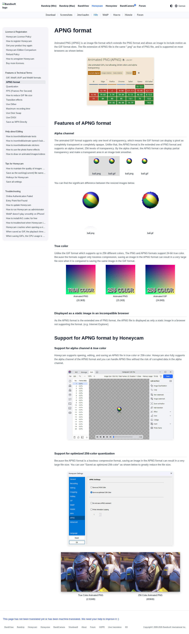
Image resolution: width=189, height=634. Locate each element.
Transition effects (14, 99)
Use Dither (11, 104)
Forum (142, 6)
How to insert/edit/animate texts (21, 136)
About (84, 627)
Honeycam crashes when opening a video (25, 227)
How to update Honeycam (18, 205)
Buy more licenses (15, 63)
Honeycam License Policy (18, 36)
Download (50, 15)
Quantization (12, 86)
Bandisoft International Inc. (174, 627)
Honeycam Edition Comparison (21, 50)
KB (126, 627)
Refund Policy (12, 54)
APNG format (13, 82)
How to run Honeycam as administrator (25, 209)
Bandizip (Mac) (67, 6)
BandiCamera (128, 5)
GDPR (102, 627)
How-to (116, 15)
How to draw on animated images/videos (25, 154)
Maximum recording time (18, 108)
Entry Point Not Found (16, 200)
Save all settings (14, 181)
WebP (106, 15)
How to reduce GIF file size (19, 95)
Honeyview (111, 6)
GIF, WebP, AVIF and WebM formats (23, 77)
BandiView (83, 6)
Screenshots (66, 15)
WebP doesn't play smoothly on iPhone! (25, 214)
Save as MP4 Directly (16, 122)
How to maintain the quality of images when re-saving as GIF (25, 168)
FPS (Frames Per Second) (19, 91)
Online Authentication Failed (19, 196)
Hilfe (96, 15)
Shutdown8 (73, 627)
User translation (115, 627)
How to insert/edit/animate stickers (22, 145)
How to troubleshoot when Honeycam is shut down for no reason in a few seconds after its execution (25, 222)
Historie (128, 15)
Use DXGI (11, 117)
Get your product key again (19, 45)
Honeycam (97, 6)
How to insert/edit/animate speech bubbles (25, 140)
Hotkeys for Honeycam (17, 177)
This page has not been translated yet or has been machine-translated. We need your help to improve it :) (61, 619)
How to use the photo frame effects (23, 149)
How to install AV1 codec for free (21, 218)
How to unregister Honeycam (20, 59)
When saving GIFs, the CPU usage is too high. (25, 236)
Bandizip (20, 627)
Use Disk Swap (13, 113)
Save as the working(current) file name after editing (25, 173)
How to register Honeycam (19, 41)
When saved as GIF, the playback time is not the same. (25, 231)
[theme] (171, 6)
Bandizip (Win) (48, 6)
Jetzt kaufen (83, 15)
